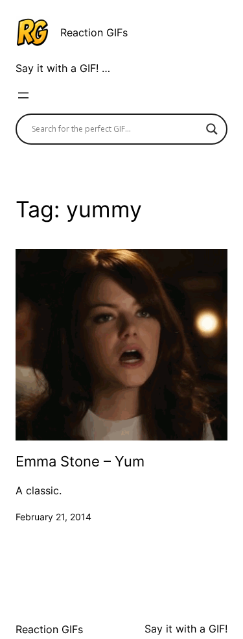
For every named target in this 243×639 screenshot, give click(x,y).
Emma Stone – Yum (80, 461)
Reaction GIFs (94, 32)
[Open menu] (23, 95)
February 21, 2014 (53, 516)
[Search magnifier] (212, 129)
